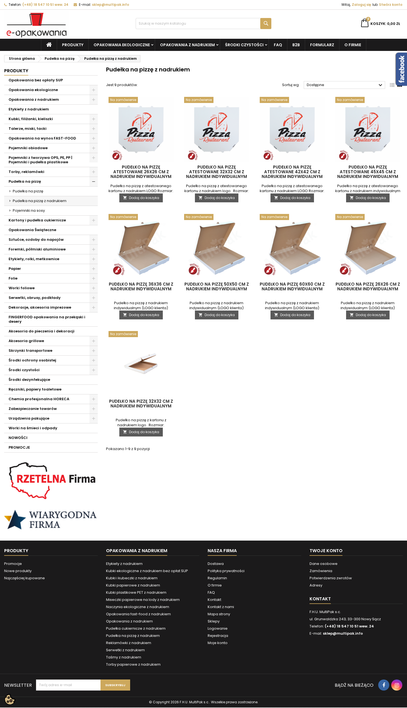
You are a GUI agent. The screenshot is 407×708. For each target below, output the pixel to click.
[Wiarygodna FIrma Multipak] (51, 519)
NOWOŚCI (18, 437)
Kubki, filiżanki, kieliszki (31, 119)
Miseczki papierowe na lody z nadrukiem (143, 599)
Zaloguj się (361, 4)
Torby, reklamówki (26, 171)
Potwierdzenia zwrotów (331, 578)
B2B (296, 45)
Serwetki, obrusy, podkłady (35, 297)
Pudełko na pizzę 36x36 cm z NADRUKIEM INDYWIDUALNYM (141, 286)
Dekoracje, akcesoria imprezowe (40, 307)
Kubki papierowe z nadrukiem (133, 585)
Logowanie (218, 628)
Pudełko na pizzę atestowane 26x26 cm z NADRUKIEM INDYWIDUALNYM (140, 171)
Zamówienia (321, 570)
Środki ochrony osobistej (32, 360)
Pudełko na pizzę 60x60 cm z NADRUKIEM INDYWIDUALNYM (292, 286)
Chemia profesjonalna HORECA (39, 399)
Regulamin (217, 578)
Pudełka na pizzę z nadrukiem (39, 200)
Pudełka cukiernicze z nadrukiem (136, 628)
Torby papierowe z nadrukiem (133, 664)
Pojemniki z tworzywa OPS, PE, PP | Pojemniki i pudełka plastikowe (40, 160)
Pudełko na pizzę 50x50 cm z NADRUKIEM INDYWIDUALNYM (216, 286)
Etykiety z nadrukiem (29, 109)
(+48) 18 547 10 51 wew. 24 (45, 4)
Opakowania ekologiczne (122, 45)
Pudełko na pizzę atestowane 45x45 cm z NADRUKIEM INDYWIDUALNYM (367, 171)
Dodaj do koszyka (141, 197)
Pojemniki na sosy (29, 210)
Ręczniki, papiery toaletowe (35, 389)
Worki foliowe (22, 288)
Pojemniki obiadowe (28, 148)
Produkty (72, 45)
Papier (15, 268)
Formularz (322, 45)
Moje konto (218, 642)
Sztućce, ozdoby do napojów (36, 239)
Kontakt (214, 599)
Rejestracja (218, 635)
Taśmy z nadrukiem (123, 657)
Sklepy (214, 621)
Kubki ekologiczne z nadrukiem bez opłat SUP (147, 570)
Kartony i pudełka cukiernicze (37, 220)
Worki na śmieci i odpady (33, 428)
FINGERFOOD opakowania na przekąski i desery (47, 319)
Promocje (13, 563)
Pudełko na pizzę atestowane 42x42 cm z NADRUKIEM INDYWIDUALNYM (292, 171)
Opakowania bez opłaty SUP (36, 80)
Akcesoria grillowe (26, 340)
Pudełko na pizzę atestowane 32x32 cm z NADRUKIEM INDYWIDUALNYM (216, 171)
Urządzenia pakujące (29, 418)
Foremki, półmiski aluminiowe (37, 249)
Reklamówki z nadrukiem (128, 642)
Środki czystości (244, 45)
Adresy (316, 585)
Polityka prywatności (226, 570)
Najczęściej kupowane (24, 578)
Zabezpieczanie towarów (33, 408)
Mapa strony (219, 614)
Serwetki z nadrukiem (125, 650)
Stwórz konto (390, 4)
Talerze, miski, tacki (28, 128)
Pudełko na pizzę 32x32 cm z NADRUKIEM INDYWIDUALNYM (141, 403)
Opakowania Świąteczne (32, 229)
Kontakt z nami (221, 606)
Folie (13, 278)
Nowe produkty (18, 570)
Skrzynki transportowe (30, 350)
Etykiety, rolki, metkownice (34, 259)
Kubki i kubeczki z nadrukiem (132, 578)
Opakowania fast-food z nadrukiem (138, 614)
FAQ (278, 45)
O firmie (352, 45)
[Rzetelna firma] (51, 481)
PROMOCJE (19, 447)
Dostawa (216, 563)
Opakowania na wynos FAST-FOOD (42, 138)
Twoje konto (326, 550)
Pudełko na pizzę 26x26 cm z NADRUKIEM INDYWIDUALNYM (368, 286)
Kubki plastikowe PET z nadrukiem (136, 592)
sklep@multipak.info (110, 4)
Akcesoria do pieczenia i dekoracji (41, 331)
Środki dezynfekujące (29, 379)
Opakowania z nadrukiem (187, 45)
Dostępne (345, 85)
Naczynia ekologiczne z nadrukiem (137, 606)
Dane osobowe (324, 563)
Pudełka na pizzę (25, 181)
